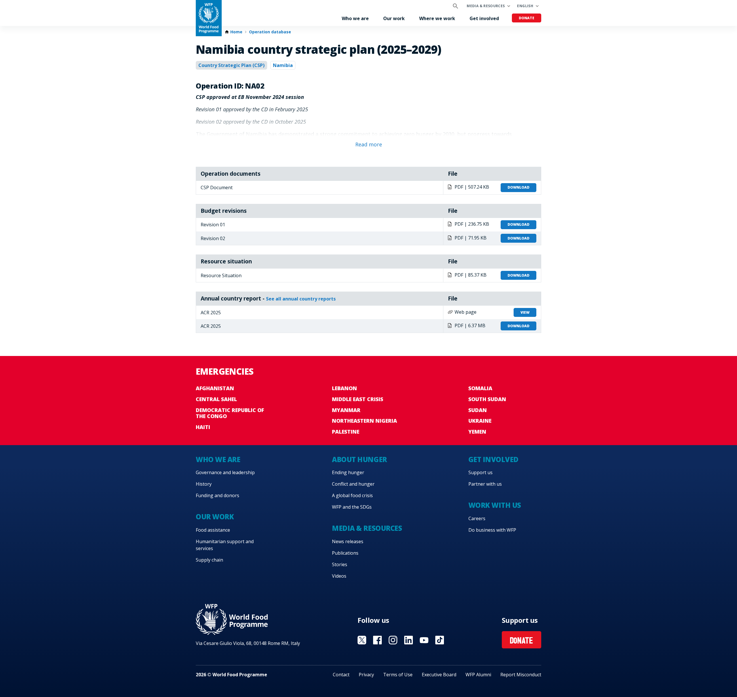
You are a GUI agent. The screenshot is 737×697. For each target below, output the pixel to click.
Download (518, 187)
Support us (480, 472)
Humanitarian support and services (225, 545)
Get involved (484, 18)
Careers (476, 518)
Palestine (345, 431)
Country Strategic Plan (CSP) (231, 65)
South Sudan (487, 399)
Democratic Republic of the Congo (230, 413)
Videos (339, 576)
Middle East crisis (357, 399)
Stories (339, 564)
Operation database (270, 32)
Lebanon (344, 388)
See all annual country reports (301, 299)
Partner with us (485, 484)
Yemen (477, 431)
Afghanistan (215, 388)
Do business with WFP (492, 530)
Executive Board (439, 674)
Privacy (366, 674)
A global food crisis (352, 495)
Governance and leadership (225, 472)
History (204, 484)
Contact (341, 674)
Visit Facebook (377, 640)
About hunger (359, 459)
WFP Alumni (478, 674)
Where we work (437, 18)
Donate (526, 18)
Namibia (283, 65)
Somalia (480, 388)
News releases (347, 541)
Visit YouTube (424, 640)
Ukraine (479, 420)
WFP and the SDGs (352, 507)
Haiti (203, 427)
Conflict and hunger (353, 484)
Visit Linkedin (408, 640)
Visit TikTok (439, 640)
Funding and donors (217, 495)
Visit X (362, 640)
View (525, 312)
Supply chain (209, 560)
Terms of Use (398, 674)
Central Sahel (216, 399)
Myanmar (346, 410)
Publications (345, 553)
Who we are (355, 18)
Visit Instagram (393, 640)
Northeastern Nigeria (364, 420)
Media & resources (486, 5)
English (525, 5)
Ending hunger (348, 472)
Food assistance (213, 530)
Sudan (477, 410)
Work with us (494, 505)
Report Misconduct (520, 674)
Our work (394, 18)
